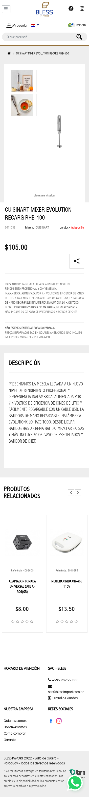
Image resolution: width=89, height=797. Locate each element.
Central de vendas (64, 698)
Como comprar (15, 733)
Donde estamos (15, 727)
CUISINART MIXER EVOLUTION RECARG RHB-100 (42, 53)
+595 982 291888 (65, 680)
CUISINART (42, 227)
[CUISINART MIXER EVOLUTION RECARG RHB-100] (21, 81)
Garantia (10, 740)
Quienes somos (15, 721)
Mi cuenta (19, 25)
